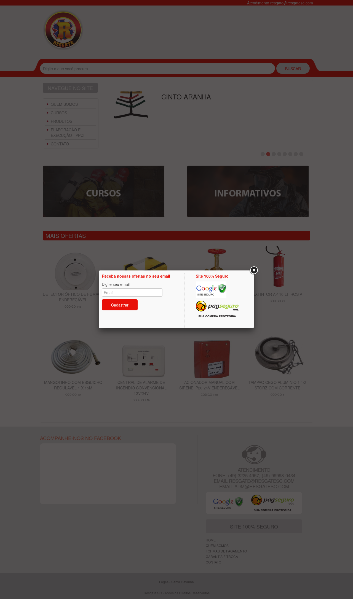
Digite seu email (116, 284)
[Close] (254, 270)
